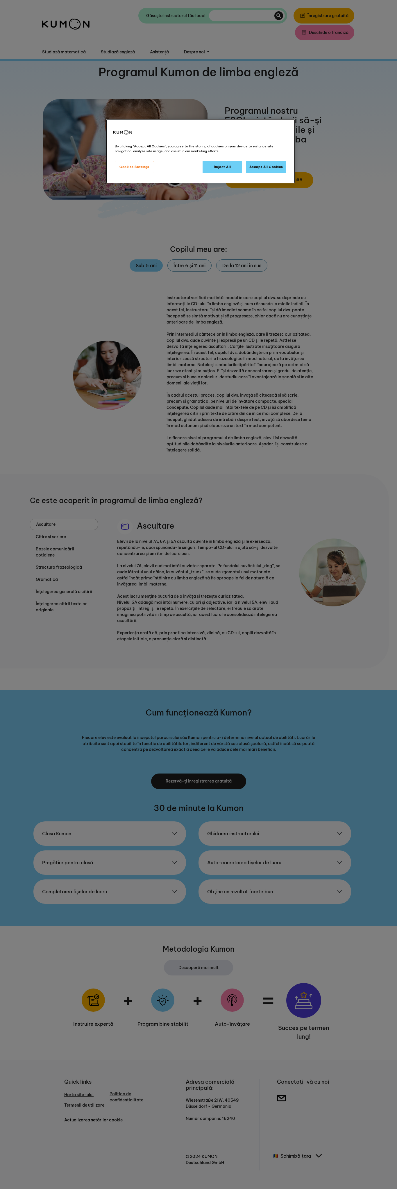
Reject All (222, 167)
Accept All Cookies (266, 167)
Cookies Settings (134, 167)
